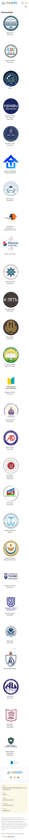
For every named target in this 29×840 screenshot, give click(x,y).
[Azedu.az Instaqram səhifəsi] (14, 777)
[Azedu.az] (9, 3)
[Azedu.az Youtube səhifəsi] (18, 777)
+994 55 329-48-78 (7, 800)
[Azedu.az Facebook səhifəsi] (10, 777)
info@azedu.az (6, 810)
